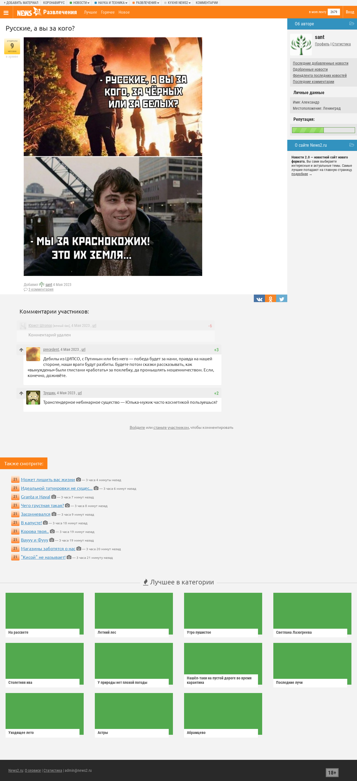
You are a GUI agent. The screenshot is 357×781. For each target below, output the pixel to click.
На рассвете (18, 632)
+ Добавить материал (21, 3)
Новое (124, 12)
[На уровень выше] (21, 349)
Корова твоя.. (35, 531)
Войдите (137, 427)
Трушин (49, 393)
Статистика (341, 44)
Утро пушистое (199, 632)
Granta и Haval (35, 496)
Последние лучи (289, 682)
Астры (103, 732)
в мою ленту (317, 12)
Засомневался (35, 513)
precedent (51, 349)
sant (48, 284)
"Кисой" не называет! (43, 557)
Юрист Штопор (40, 325)
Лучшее (90, 12)
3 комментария (41, 289)
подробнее (299, 174)
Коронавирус (54, 3)
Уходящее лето (21, 732)
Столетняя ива (20, 682)
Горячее (108, 12)
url (94, 325)
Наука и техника (111, 3)
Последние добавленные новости (320, 63)
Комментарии (207, 3)
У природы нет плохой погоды (122, 682)
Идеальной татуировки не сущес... (57, 488)
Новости (80, 3)
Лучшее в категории (181, 582)
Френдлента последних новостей (320, 75)
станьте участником (171, 427)
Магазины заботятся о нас (48, 548)
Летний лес (107, 632)
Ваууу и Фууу (34, 539)
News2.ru (15, 770)
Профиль (322, 44)
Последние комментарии (313, 81)
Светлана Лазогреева (294, 632)
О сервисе (33, 770)
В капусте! (31, 522)
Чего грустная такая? (42, 505)
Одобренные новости (310, 69)
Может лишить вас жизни (48, 479)
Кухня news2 (178, 3)
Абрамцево (196, 732)
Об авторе (304, 23)
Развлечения (146, 3)
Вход (350, 11)
